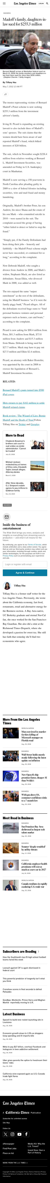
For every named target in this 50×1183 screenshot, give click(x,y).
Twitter (22, 424)
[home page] (25, 3)
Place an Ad (8, 1153)
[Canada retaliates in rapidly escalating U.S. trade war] (11, 885)
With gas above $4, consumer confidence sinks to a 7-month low (34, 798)
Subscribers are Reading (19, 951)
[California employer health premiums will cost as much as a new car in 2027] (11, 865)
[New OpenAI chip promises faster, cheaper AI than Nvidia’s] (11, 776)
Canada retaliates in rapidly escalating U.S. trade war (34, 885)
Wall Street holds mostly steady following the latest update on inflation (34, 757)
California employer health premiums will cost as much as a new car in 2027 (34, 867)
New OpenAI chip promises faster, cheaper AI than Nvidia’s (34, 777)
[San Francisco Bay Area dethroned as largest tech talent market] (11, 828)
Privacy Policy (8, 556)
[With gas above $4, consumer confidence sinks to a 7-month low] (11, 796)
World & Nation (28, 728)
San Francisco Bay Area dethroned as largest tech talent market (33, 829)
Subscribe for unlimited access (15, 1119)
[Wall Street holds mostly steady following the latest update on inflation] (11, 756)
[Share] (6, 94)
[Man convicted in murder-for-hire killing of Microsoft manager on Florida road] (11, 733)
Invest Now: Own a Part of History (36, 1151)
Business (7, 13)
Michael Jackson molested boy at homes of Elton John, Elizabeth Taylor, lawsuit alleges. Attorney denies (16, 467)
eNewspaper (8, 1144)
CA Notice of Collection (15, 1174)
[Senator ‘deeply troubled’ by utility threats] (11, 848)
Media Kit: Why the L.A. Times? (36, 1145)
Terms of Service (34, 545)
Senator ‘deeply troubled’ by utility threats (34, 848)
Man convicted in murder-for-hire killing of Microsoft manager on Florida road (34, 736)
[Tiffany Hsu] (7, 586)
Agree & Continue (25, 573)
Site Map (6, 1123)
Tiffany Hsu (19, 585)
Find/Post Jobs (9, 1149)
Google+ (35, 424)
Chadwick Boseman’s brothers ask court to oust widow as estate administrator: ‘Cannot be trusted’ (16, 446)
